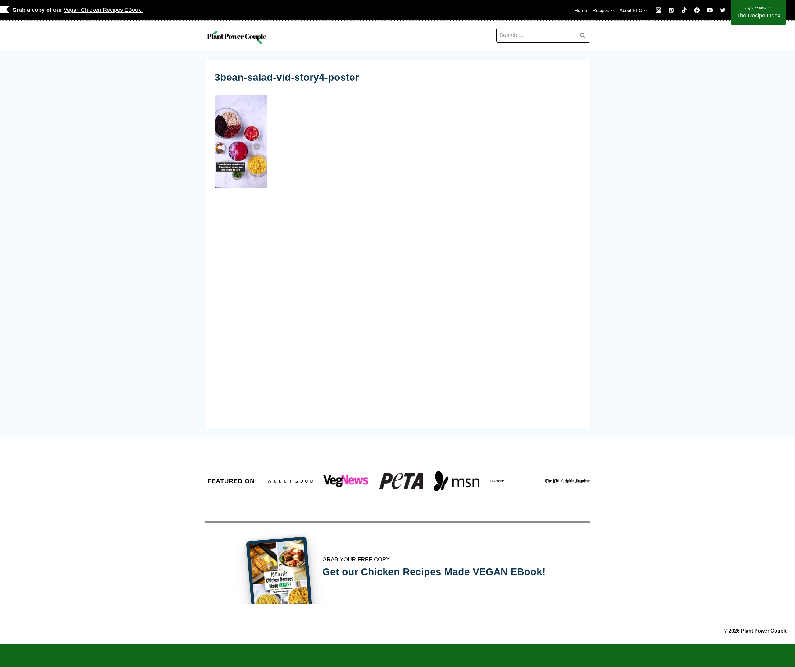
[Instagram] (658, 10)
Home (581, 10)
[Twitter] (722, 10)
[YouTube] (710, 10)
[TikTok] (684, 10)
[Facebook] (696, 10)
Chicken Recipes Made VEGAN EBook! (453, 571)
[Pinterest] (671, 10)
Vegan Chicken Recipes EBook (103, 10)
